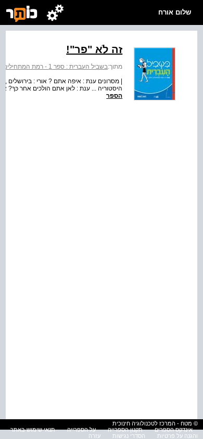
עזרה (94, 436)
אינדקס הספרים (174, 430)
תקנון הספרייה (125, 430)
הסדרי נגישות (128, 436)
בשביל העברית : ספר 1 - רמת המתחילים (55, 66)
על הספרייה (81, 430)
